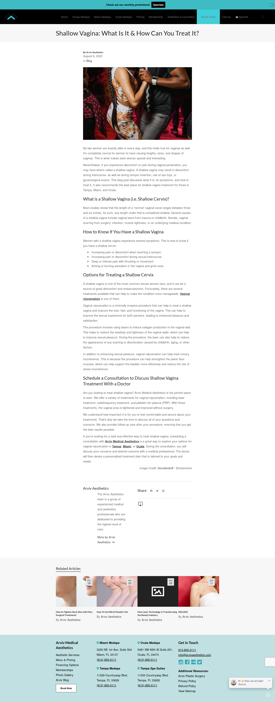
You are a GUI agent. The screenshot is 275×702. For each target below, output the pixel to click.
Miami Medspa (109, 643)
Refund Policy (187, 686)
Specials (158, 5)
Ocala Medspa (150, 643)
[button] (272, 5)
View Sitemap (187, 691)
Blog (89, 61)
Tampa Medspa (109, 668)
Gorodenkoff (165, 468)
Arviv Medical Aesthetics (122, 441)
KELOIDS (183, 611)
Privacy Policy (187, 681)
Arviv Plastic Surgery (191, 676)
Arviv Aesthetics (70, 620)
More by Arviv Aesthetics (106, 539)
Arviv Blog (62, 680)
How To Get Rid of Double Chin (112, 611)
